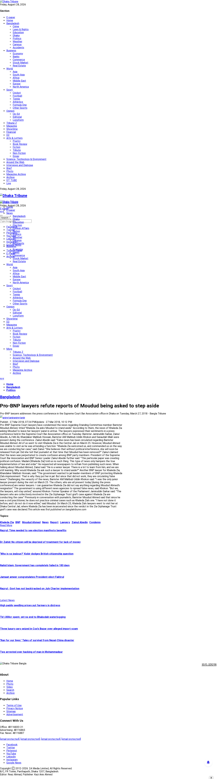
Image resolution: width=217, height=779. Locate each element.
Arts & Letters (14, 138)
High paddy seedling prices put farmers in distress (30, 605)
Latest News (7, 600)
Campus (17, 44)
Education (18, 32)
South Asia (19, 74)
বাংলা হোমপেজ (209, 664)
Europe (16, 83)
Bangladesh (12, 23)
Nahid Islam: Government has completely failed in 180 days (35, 565)
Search (10, 690)
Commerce (19, 59)
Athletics (18, 101)
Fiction (16, 147)
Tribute (17, 150)
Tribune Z (11, 122)
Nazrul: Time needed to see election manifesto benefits (33, 530)
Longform (18, 119)
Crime (16, 26)
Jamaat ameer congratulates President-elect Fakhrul (32, 576)
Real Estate (19, 65)
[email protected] (9, 739)
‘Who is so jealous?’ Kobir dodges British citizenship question (36, 553)
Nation (16, 231)
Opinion (10, 110)
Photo (9, 171)
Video (9, 686)
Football (17, 95)
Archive (10, 177)
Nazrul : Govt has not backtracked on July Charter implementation (39, 588)
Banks (16, 56)
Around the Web (15, 162)
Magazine (11, 126)
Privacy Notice (14, 708)
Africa (16, 77)
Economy (18, 53)
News (9, 213)
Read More (6, 525)
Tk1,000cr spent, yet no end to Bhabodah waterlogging (33, 616)
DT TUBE (11, 180)
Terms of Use (14, 705)
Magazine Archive (16, 174)
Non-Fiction (19, 153)
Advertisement (14, 714)
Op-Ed (16, 113)
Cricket (17, 92)
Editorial (17, 116)
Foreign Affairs (21, 228)
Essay (16, 156)
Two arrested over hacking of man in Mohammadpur (31, 651)
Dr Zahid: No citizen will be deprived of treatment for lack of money (40, 542)
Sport (9, 89)
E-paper (10, 17)
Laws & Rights (21, 29)
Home (9, 20)
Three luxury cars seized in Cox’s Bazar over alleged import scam (39, 628)
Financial (11, 132)
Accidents (18, 47)
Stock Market (20, 62)
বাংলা (2, 211)
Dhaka (16, 35)
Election (17, 225)
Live (8, 183)
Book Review (20, 144)
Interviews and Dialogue (19, 165)
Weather (17, 41)
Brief (9, 168)
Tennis (16, 98)
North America (21, 86)
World (9, 68)
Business (11, 50)
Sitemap (11, 711)
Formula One (20, 104)
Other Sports (20, 107)
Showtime (12, 129)
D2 (8, 135)
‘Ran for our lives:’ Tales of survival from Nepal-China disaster (37, 640)
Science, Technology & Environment (26, 159)
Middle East (19, 80)
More (9, 348)
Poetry (16, 141)
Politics (17, 38)
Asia (15, 71)
